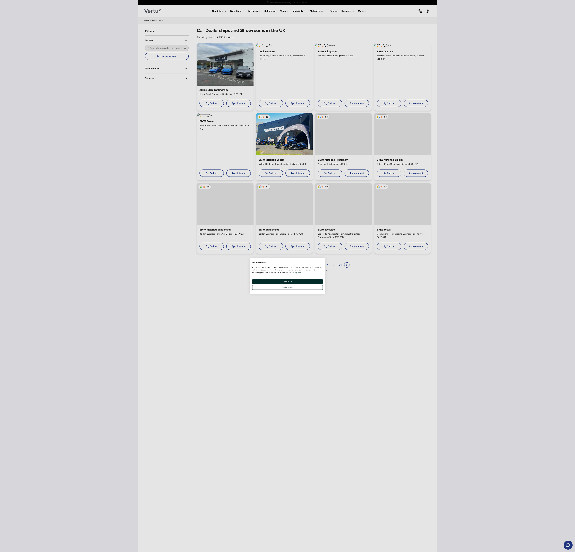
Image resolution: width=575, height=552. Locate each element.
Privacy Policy (297, 272)
